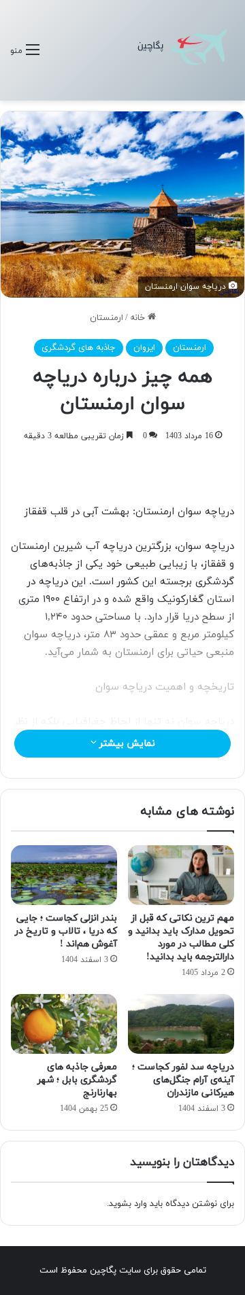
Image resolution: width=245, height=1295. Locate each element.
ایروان (144, 348)
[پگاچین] (184, 50)
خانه (139, 318)
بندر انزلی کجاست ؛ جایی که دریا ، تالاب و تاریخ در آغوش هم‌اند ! (66, 931)
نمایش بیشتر (126, 743)
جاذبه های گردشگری (79, 348)
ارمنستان (106, 318)
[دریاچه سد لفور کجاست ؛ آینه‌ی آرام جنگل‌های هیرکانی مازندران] (181, 1024)
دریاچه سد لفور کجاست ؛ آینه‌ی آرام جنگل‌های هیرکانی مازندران (183, 1080)
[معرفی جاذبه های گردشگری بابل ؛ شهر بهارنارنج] (64, 1024)
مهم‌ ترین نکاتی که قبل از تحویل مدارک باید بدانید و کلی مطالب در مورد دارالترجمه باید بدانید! (181, 937)
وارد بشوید (128, 1204)
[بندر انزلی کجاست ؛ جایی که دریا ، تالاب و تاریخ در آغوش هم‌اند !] (64, 875)
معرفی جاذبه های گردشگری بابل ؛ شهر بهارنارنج (77, 1080)
